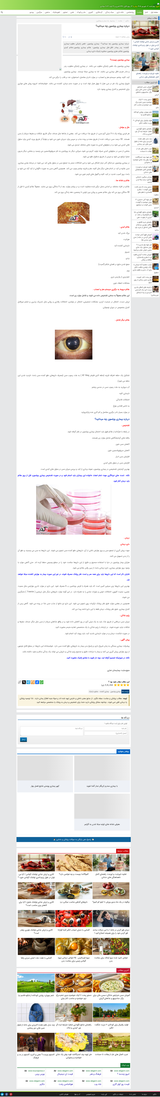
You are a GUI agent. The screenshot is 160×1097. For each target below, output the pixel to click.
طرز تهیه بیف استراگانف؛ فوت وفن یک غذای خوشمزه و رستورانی (74, 1056)
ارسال (23, 739)
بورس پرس (40, 1074)
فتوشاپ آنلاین (63, 1094)
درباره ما (144, 1094)
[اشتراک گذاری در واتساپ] (41, 682)
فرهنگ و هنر (95, 1074)
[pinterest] (10, 1094)
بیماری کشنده (104, 691)
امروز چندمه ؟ (123, 1074)
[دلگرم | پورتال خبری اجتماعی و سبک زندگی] (156, 4)
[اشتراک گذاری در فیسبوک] (37, 682)
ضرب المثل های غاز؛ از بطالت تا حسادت (111, 1054)
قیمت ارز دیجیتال (65, 1074)
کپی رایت (104, 1094)
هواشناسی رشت (66, 1084)
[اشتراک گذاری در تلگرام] (28, 682)
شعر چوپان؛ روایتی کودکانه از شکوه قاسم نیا (36, 995)
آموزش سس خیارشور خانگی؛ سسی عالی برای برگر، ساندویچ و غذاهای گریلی (111, 997)
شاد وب (97, 1084)
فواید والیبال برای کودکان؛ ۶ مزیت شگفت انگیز (111, 1026)
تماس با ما (132, 1094)
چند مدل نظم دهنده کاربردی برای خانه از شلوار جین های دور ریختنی (36, 1026)
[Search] (2, 12)
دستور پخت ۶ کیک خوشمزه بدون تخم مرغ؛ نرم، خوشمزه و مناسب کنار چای (74, 997)
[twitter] (2, 1094)
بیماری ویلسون (115, 691)
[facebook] (6, 1094)
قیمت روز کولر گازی (121, 1084)
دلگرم (42, 1084)
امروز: (157, 6)
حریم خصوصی (90, 1094)
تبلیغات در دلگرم (118, 1094)
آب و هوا (77, 1094)
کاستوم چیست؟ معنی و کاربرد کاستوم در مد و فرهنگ (35, 1056)
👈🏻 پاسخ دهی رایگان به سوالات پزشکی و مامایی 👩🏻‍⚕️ (73, 839)
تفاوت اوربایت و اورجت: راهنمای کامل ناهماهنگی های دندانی (147, 75)
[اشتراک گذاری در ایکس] (24, 682)
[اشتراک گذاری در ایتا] (33, 682)
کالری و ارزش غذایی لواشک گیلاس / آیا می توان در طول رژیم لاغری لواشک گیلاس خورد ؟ (146, 45)
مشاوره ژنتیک (93, 691)
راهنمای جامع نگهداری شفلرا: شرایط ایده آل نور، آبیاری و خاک (73, 1026)
